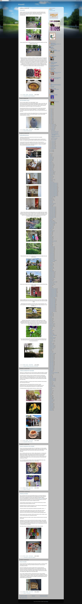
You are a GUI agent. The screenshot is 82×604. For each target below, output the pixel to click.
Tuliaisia (28, 441)
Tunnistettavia (52, 385)
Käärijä (51, 243)
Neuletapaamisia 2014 (53, 289)
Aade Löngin (41, 498)
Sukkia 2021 (51, 363)
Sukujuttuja (51, 370)
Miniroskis (51, 278)
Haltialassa (51, 170)
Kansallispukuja (52, 221)
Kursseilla (51, 238)
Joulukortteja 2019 (52, 211)
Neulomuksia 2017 (52, 303)
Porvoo (51, 328)
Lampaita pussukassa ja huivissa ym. (57, 73)
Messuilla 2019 (52, 276)
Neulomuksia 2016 (52, 302)
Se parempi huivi (56, 101)
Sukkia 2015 (51, 356)
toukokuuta (53, 143)
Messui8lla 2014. (52, 271)
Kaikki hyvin (52, 69)
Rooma (51, 339)
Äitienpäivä (51, 410)
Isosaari (51, 202)
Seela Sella (51, 344)
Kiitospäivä (51, 227)
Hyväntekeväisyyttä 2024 (53, 193)
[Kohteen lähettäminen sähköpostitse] (34, 94)
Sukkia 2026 (51, 369)
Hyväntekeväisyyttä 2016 (53, 184)
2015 (51, 123)
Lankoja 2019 (52, 254)
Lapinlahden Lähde (52, 260)
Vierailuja (51, 397)
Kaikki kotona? (53, 43)
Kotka (50, 235)
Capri (50, 161)
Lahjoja (51, 244)
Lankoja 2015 (30, 557)
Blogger (47, 601)
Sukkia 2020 (51, 362)
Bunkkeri (51, 160)
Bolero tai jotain (56, 78)
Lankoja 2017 (52, 252)
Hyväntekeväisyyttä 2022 (53, 191)
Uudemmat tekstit (23, 595)
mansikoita (51, 267)
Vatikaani (51, 396)
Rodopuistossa (52, 338)
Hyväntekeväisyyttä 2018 (53, 186)
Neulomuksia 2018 (52, 304)
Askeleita (51, 159)
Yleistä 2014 (51, 403)
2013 (51, 151)
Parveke (51, 322)
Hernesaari (51, 176)
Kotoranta (51, 236)
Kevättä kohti (52, 86)
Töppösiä (51, 388)
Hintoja (51, 178)
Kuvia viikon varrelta (57, 50)
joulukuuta (53, 124)
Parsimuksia (51, 321)
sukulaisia (51, 371)
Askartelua (51, 158)
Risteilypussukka (52, 337)
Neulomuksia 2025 (52, 311)
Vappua (51, 395)
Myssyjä (24, 130)
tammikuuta (53, 148)
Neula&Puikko (53, 71)
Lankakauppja (25, 557)
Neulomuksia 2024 (52, 310)
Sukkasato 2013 (52, 353)
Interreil (51, 201)
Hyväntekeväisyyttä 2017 (53, 185)
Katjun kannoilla (53, 88)
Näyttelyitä (51, 314)
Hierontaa (51, 177)
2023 (51, 113)
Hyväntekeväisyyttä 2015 (53, 183)
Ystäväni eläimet (56, 89)
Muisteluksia (51, 279)
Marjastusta (51, 268)
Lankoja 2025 (52, 259)
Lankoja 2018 (52, 253)
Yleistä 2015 (51, 404)
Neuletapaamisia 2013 (53, 288)
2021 (51, 115)
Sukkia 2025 (51, 368)
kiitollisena (52, 47)
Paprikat (51, 320)
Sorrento (51, 352)
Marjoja (51, 269)
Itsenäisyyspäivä (52, 203)
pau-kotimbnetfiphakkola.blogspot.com (56, 85)
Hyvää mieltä (51, 196)
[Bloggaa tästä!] (35, 94)
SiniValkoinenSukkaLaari (55, 65)
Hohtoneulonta (52, 179)
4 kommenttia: (31, 129)
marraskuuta (53, 125)
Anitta (51, 9)
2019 (51, 118)
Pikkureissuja (36, 366)
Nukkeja (51, 312)
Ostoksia (51, 318)
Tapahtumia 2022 (52, 380)
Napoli (50, 286)
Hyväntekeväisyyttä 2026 (53, 195)
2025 (51, 110)
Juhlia (50, 219)
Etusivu (33, 595)
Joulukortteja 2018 (52, 210)
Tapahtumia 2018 (52, 379)
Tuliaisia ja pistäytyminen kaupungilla (27, 370)
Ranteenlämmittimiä (53, 335)
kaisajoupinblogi (53, 56)
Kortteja (51, 233)
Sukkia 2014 (51, 355)
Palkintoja (51, 319)
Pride (50, 329)
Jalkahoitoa (51, 204)
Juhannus (51, 218)
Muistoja (27, 366)
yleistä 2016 (51, 405)
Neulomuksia (51, 297)
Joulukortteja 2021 (52, 213)
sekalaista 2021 (52, 347)
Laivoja (51, 245)
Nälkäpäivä (51, 313)
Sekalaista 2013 (52, 345)
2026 (51, 109)
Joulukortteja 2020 (52, 212)
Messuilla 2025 (52, 277)
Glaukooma (51, 166)
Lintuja (51, 262)
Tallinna (51, 377)
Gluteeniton (51, 167)
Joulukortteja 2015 (52, 208)
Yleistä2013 (51, 406)
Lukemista (51, 263)
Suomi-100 (51, 373)
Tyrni (50, 387)
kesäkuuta (53, 142)
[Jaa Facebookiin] (37, 94)
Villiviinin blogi (53, 68)
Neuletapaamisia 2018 (53, 294)
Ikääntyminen (52, 200)
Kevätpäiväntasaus (53, 63)
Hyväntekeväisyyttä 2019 (53, 187)
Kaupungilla (25, 441)
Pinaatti (51, 327)
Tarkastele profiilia (52, 10)
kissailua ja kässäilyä (54, 94)
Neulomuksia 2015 (29, 130)
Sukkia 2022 (51, 364)
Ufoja (50, 389)
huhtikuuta (53, 144)
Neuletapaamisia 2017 (53, 293)
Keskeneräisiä (52, 225)
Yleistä (51, 402)
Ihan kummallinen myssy (24, 100)
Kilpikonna (25, 489)
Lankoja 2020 (52, 255)
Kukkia (51, 237)
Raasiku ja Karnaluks (24, 493)
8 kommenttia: (31, 94)
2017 (51, 120)
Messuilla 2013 (52, 272)
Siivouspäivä (22, 10)
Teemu (51, 381)
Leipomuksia (51, 261)
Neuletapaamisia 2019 (53, 295)
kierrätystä (51, 226)
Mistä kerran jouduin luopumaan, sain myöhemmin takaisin (56, 44)
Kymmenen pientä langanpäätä (56, 77)
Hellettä (51, 175)
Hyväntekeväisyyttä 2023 (53, 192)
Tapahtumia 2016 (52, 378)
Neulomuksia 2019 (52, 305)
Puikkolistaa (51, 330)
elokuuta (52, 129)
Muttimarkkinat (31, 366)
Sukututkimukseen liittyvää (53, 372)
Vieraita (31, 441)
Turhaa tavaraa (52, 386)
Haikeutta (51, 168)
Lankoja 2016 (52, 251)
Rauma (51, 336)
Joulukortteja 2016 (52, 209)
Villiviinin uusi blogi (54, 62)
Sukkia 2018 (51, 360)
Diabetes (51, 162)
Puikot (50, 331)
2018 (51, 119)
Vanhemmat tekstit (43, 595)
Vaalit (50, 394)
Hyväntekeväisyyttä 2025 (53, 194)
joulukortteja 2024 (52, 217)
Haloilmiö (51, 169)
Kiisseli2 (21, 4)
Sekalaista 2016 (52, 346)
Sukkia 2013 (51, 354)
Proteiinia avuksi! (53, 66)
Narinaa (51, 287)
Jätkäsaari (51, 220)
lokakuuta (52, 126)
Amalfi (50, 154)
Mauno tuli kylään (23, 561)
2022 (51, 114)
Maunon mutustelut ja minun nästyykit (27, 446)
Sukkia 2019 (51, 361)
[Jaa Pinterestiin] (38, 94)
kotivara (51, 234)
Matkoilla (24, 366)
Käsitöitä (51, 242)
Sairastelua (28, 489)
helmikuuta (53, 147)
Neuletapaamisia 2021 (53, 296)
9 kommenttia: (31, 591)
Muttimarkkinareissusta (24, 135)
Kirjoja (50, 229)
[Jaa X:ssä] (36, 94)
